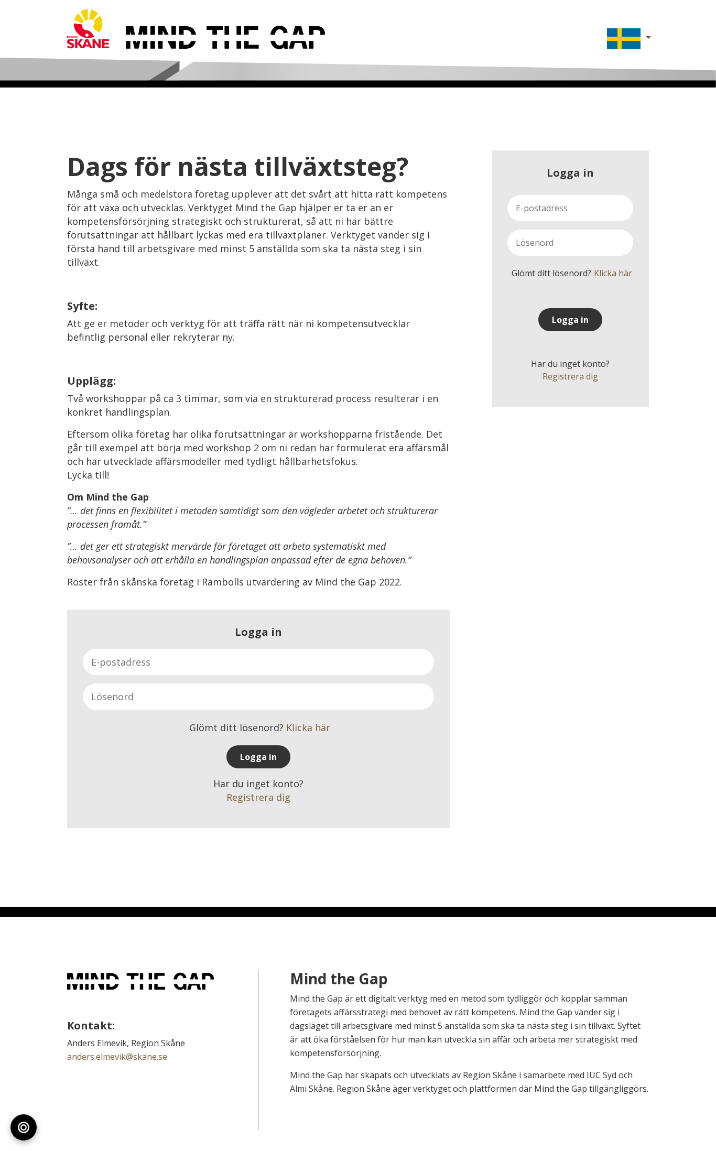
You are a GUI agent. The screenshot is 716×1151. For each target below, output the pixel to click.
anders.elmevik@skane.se (117, 1056)
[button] (624, 38)
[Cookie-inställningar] (23, 1127)
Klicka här (613, 273)
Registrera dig (570, 376)
